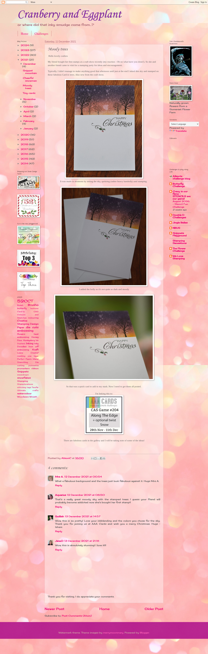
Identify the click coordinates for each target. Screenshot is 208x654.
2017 (25, 149)
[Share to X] (98, 458)
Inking (29, 343)
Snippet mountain (30, 72)
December (29, 64)
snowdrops (23, 375)
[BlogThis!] (95, 458)
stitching (21, 387)
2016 (25, 154)
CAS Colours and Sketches (28, 314)
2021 (25, 59)
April (26, 111)
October (28, 106)
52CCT (25, 301)
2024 (25, 45)
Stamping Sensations (180, 242)
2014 (25, 163)
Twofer (35, 387)
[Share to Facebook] (101, 458)
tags (29, 387)
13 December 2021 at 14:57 (82, 516)
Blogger (144, 632)
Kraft (35, 349)
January (28, 128)
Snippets (22, 371)
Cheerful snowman (30, 79)
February (28, 121)
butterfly (22, 308)
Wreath (33, 396)
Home (24, 33)
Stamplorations (25, 384)
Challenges (41, 33)
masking (21, 356)
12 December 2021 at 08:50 (86, 495)
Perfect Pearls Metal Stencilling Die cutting (28, 362)
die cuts (32, 327)
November (29, 99)
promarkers (23, 368)
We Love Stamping (179, 257)
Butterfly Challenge (179, 185)
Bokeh (20, 305)
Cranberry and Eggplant (69, 14)
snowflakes (24, 377)
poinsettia (33, 365)
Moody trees (27, 87)
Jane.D (59, 541)
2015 (25, 158)
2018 (25, 144)
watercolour (24, 393)
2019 (25, 139)
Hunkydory (29, 340)
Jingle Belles (180, 222)
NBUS (176, 228)
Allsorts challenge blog (181, 177)
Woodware (23, 396)
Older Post (154, 609)
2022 (25, 55)
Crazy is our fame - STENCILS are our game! (181, 195)
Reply (58, 485)
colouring (33, 318)
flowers (21, 334)
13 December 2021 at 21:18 (81, 541)
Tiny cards (29, 93)
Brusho (33, 304)
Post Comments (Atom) (77, 615)
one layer (33, 356)
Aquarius (60, 495)
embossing (25, 330)
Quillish (59, 516)
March (27, 116)
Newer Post (54, 609)
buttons (34, 308)
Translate (181, 131)
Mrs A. (59, 476)
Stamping (22, 381)
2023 (25, 50)
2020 (25, 134)
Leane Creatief (28, 353)
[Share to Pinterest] (104, 458)
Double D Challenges (179, 216)
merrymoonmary (113, 632)
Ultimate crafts (28, 390)
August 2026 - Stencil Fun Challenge (181, 204)
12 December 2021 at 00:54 (83, 476)
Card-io (21, 311)
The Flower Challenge (179, 249)
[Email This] (92, 458)
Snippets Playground (180, 234)
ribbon (35, 368)
